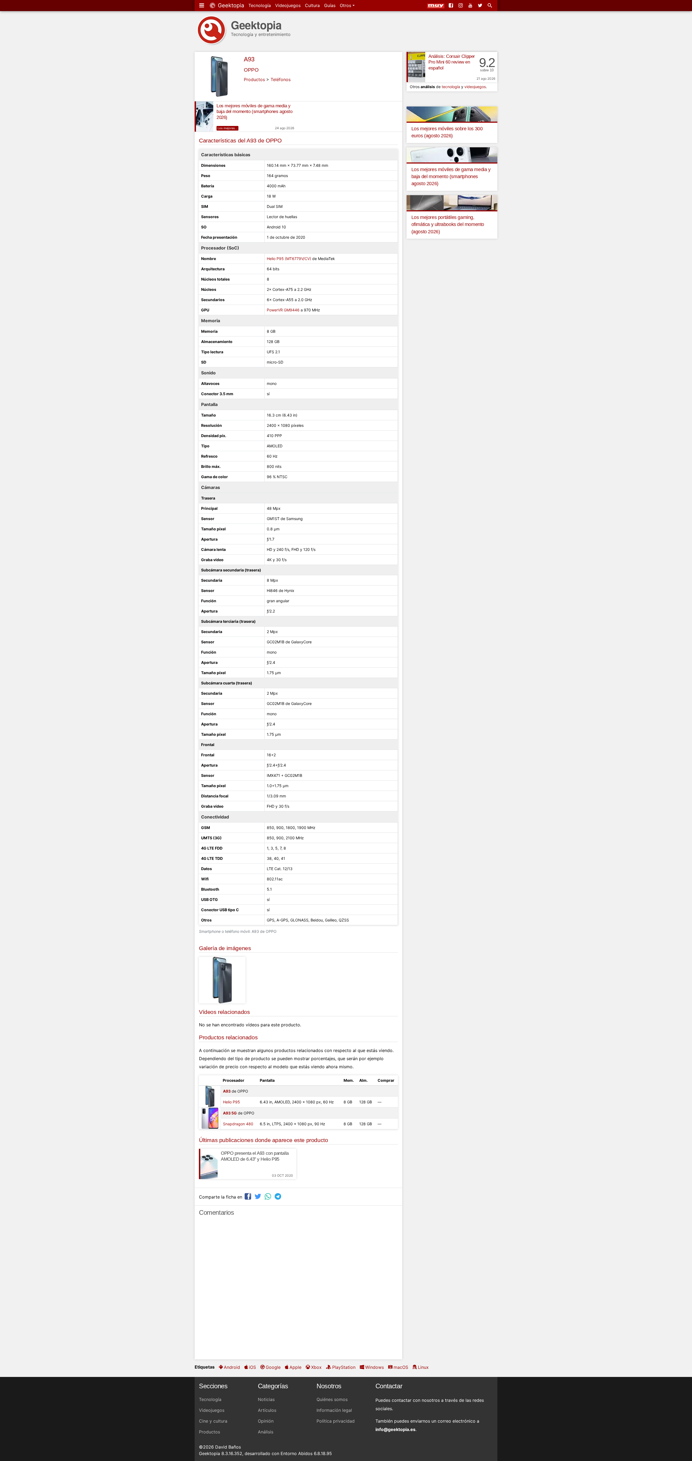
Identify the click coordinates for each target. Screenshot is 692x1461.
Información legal (334, 1410)
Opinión (266, 1421)
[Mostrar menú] (202, 5)
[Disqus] (298, 1290)
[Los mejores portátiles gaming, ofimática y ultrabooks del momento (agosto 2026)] (452, 202)
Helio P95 (231, 1102)
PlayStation (343, 1367)
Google (273, 1367)
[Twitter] (480, 5)
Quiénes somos (332, 1399)
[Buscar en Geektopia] (490, 5)
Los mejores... (227, 128)
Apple (295, 1367)
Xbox (316, 1367)
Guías (329, 5)
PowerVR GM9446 (283, 310)
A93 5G (230, 1113)
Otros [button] (346, 5)
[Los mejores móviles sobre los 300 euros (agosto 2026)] (452, 113)
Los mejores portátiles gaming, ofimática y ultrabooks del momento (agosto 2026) (447, 224)
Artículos (267, 1410)
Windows (374, 1367)
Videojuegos (288, 5)
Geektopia (230, 5)
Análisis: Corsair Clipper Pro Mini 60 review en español (451, 62)
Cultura (312, 5)
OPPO (251, 70)
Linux (423, 1367)
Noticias (266, 1399)
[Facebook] (451, 5)
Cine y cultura (213, 1421)
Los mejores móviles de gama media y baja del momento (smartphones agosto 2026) (254, 111)
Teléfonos (281, 79)
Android (232, 1367)
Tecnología (259, 5)
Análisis (265, 1432)
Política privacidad (336, 1421)
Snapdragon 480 (238, 1123)
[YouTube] (471, 5)
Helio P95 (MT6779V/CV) (289, 258)
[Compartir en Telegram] (278, 1196)
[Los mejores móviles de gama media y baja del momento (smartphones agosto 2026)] (204, 116)
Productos (254, 79)
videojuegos (475, 86)
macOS (401, 1367)
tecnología (451, 86)
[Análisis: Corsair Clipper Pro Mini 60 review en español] (416, 67)
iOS (252, 1367)
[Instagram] (461, 5)
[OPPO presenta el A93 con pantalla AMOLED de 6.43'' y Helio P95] (208, 1164)
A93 (249, 59)
